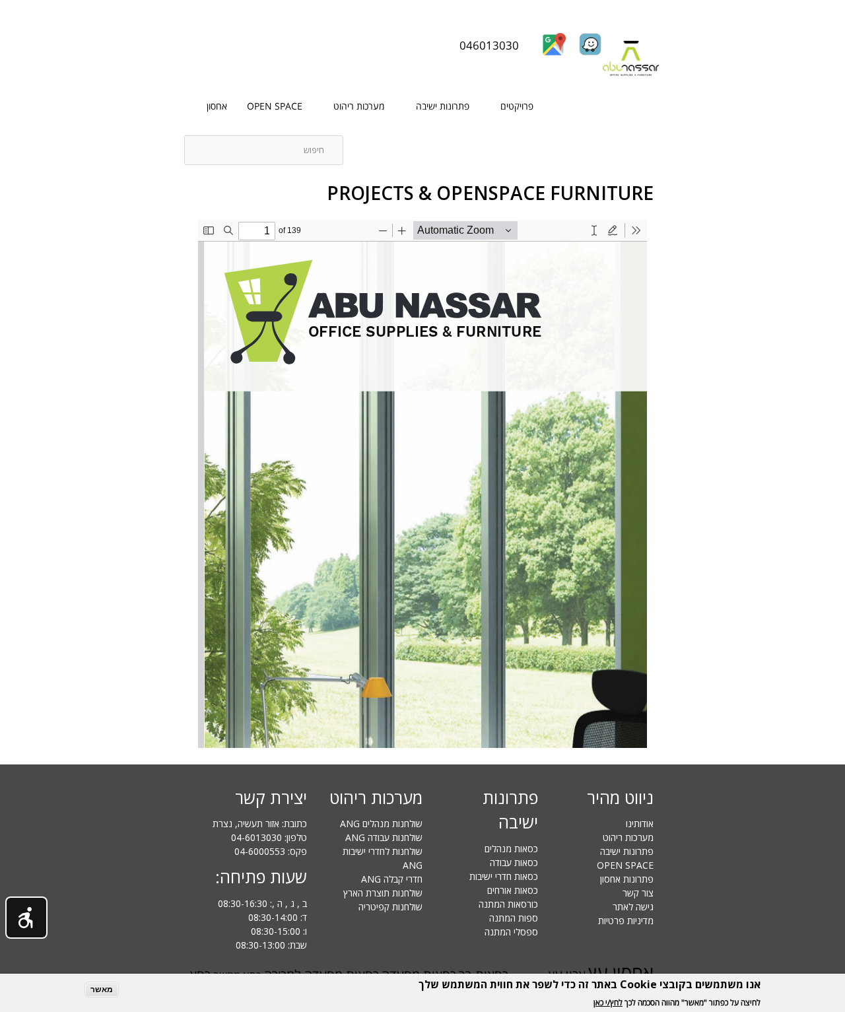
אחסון (217, 106)
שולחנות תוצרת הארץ (382, 893)
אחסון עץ (621, 972)
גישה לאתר (633, 906)
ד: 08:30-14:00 (277, 917)
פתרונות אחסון (627, 879)
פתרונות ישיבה (442, 106)
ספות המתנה (513, 918)
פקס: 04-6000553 (270, 851)
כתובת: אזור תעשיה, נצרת (260, 823)
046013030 (489, 45)
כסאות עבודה (514, 862)
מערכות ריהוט (358, 106)
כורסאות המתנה (508, 904)
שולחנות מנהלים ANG (381, 823)
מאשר (101, 989)
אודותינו (640, 823)
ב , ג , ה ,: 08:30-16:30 (262, 903)
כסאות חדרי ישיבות (503, 876)
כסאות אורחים (512, 890)
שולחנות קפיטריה (390, 906)
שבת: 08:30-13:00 (271, 945)
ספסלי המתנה (511, 932)
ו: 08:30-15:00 (279, 931)
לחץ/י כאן (608, 1002)
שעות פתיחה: (261, 876)
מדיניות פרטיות (626, 920)
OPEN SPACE (274, 106)
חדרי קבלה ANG (391, 879)
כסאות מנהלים (511, 848)
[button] (26, 917)
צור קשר (638, 893)
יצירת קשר (271, 797)
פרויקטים (516, 106)
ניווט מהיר (620, 797)
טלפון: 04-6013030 (269, 837)
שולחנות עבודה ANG (383, 837)
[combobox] (263, 150)
